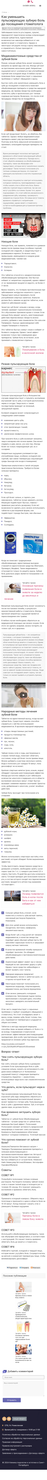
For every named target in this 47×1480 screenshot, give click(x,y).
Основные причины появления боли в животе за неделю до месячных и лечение (23, 592)
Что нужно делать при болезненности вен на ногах (23, 1360)
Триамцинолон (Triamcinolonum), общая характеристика (23, 1316)
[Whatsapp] (4, 1419)
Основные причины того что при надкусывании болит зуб (22, 1338)
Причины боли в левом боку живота (23, 1296)
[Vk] (9, 1419)
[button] (29, 5)
